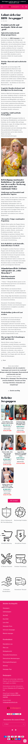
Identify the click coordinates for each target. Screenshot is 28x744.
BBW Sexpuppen (15, 38)
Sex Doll (5, 615)
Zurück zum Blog (15, 390)
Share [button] (4, 360)
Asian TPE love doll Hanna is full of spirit (7, 422)
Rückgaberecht (7, 651)
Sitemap (5, 665)
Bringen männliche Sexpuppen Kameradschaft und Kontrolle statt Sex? (14, 373)
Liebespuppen (7, 611)
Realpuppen (12, 741)
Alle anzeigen (14, 500)
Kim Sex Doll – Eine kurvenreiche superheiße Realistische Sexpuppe (7, 454)
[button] (2, 6)
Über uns (5, 647)
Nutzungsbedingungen (10, 662)
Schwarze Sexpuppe (9, 630)
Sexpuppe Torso (7, 626)
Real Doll (5, 619)
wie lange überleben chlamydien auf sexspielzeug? (14, 384)
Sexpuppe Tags (7, 669)
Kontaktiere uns (7, 644)
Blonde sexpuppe (8, 633)
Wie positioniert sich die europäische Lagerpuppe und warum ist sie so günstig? (14, 369)
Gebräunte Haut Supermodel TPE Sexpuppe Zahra (20, 423)
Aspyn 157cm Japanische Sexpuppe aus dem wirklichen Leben (21, 454)
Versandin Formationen (10, 655)
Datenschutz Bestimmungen (11, 658)
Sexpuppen (6, 608)
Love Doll (6, 622)
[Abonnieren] (23, 724)
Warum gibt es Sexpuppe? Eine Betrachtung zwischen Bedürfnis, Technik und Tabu (14, 379)
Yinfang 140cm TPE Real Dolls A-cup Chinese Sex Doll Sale (7, 486)
